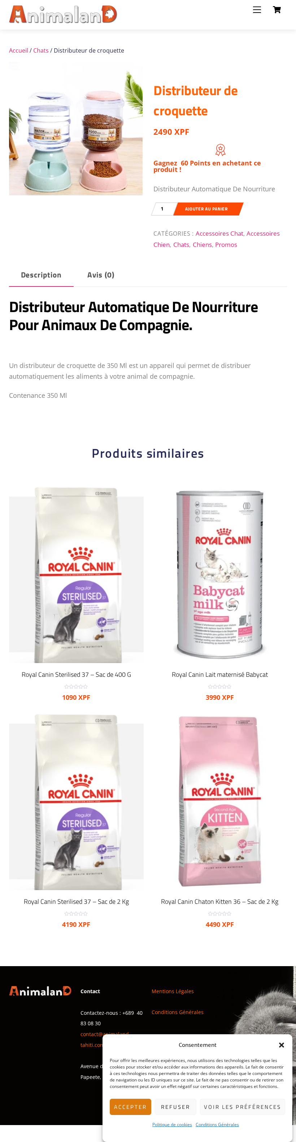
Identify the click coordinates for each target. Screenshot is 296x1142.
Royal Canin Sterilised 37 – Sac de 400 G (76, 674)
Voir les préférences (242, 1107)
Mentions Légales (173, 991)
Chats (41, 50)
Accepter (130, 1107)
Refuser (175, 1107)
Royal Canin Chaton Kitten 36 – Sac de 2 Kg (219, 901)
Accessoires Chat (219, 233)
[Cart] (277, 10)
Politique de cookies (172, 1124)
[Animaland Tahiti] (63, 20)
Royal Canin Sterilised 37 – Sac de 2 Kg (76, 901)
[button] (281, 1045)
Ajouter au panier (206, 208)
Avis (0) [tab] (100, 274)
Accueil (18, 50)
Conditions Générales (217, 1124)
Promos (226, 244)
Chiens (202, 244)
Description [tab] (41, 274)
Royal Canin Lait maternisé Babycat (220, 674)
